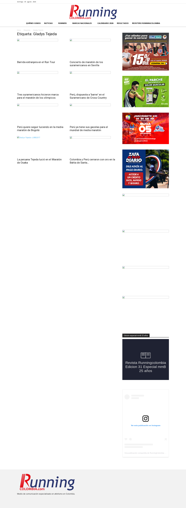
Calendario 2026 (105, 23)
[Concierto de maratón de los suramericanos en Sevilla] (93, 49)
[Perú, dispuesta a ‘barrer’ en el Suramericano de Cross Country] (93, 81)
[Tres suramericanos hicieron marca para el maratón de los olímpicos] (40, 81)
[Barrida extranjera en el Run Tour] (40, 49)
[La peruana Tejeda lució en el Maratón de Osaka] (40, 146)
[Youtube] (167, 2)
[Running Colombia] (93, 12)
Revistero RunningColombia (146, 23)
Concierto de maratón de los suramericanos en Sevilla (86, 64)
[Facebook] (154, 2)
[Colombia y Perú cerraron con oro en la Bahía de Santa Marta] (93, 146)
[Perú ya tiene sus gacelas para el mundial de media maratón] (93, 114)
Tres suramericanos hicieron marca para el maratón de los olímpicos (38, 96)
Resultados (123, 23)
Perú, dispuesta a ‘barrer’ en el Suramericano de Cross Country (88, 96)
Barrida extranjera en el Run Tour (36, 62)
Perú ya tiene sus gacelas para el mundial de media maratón (89, 129)
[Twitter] (163, 2)
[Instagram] (159, 2)
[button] (166, 23)
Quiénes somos (33, 23)
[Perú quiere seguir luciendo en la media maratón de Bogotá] (40, 114)
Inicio (19, 30)
